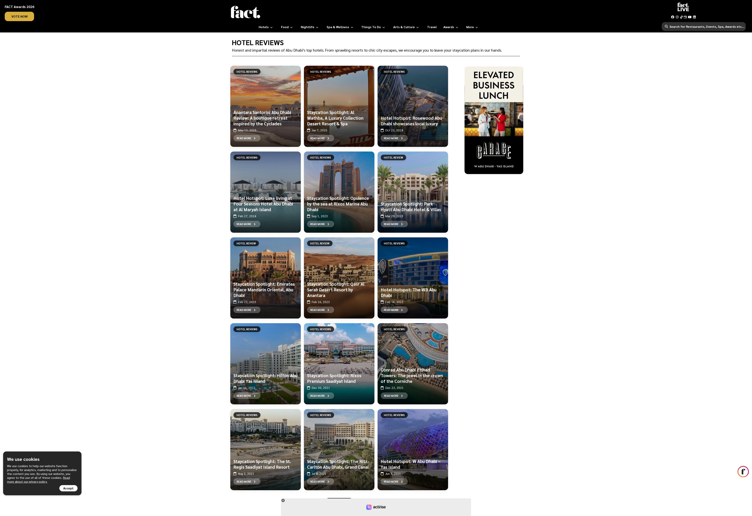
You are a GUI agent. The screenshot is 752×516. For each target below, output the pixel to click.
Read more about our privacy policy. (38, 480)
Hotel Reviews (247, 71)
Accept (68, 488)
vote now (19, 16)
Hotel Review (393, 157)
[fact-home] (245, 12)
